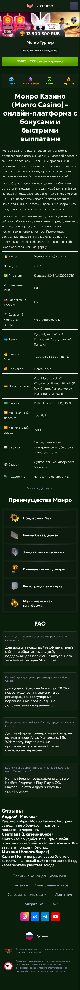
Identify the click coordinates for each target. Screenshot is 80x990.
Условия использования (28, 894)
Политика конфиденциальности (40, 876)
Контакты (20, 885)
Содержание (33, 904)
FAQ (54, 904)
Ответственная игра (52, 885)
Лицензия (63, 894)
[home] (40, 6)
